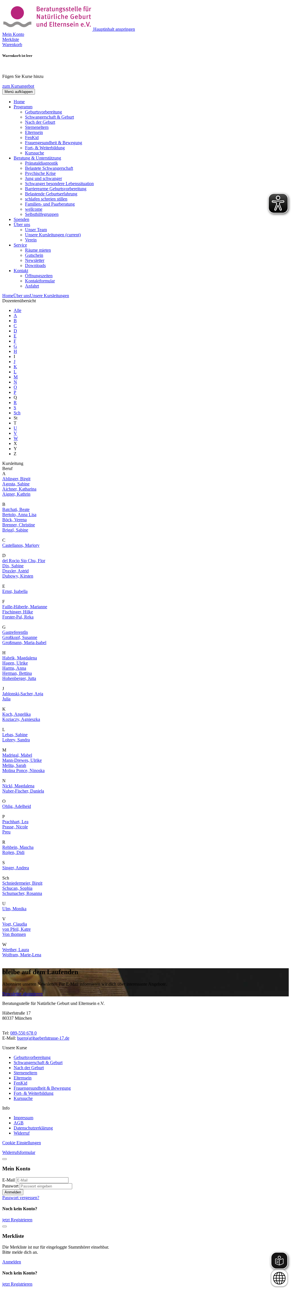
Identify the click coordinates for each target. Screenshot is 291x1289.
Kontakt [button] (21, 270)
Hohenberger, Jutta (19, 678)
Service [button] (20, 245)
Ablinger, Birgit (16, 478)
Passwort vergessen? (20, 1197)
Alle (17, 310)
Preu (6, 831)
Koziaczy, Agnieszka (21, 719)
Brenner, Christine (18, 524)
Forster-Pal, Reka (18, 617)
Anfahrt (32, 286)
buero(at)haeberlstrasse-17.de (43, 1038)
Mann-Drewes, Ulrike (22, 760)
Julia (6, 698)
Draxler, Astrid (15, 570)
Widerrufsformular (18, 1152)
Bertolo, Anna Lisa (19, 514)
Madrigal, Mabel (17, 755)
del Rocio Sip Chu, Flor (23, 560)
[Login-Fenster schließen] (4, 1159)
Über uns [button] (22, 224)
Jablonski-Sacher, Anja (22, 693)
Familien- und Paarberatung (50, 204)
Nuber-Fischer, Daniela (23, 791)
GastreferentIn (15, 632)
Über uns (21, 295)
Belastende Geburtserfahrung (51, 193)
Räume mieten (38, 250)
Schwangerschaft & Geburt (49, 117)
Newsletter (34, 260)
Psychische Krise (40, 173)
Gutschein (34, 255)
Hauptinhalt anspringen (114, 29)
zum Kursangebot (18, 86)
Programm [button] (23, 106)
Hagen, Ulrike (15, 663)
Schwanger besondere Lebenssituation (59, 183)
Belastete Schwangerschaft (49, 168)
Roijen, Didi (13, 852)
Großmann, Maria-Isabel (24, 642)
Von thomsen (14, 934)
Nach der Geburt (40, 122)
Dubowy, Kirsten (17, 576)
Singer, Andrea (15, 867)
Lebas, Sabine (15, 734)
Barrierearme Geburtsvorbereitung (55, 188)
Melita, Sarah (14, 765)
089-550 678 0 (23, 1033)
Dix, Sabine (13, 565)
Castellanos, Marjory (21, 545)
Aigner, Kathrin (16, 494)
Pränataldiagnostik (41, 163)
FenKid (32, 137)
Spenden (21, 219)
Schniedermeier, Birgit (22, 883)
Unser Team (36, 229)
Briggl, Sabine (15, 529)
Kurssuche (34, 152)
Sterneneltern (37, 127)
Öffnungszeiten (39, 275)
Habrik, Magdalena (19, 657)
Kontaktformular (40, 280)
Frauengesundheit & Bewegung (53, 142)
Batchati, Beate (16, 509)
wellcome (33, 209)
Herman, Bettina (17, 673)
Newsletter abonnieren (22, 993)
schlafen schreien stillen (46, 198)
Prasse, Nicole (15, 826)
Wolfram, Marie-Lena (21, 954)
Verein (31, 239)
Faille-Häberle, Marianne (24, 606)
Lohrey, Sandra (16, 739)
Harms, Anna (14, 668)
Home (19, 101)
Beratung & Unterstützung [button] (37, 158)
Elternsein (34, 132)
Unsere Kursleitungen (53, 234)
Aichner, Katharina (19, 489)
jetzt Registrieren (17, 1219)
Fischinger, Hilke (17, 611)
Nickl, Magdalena (18, 785)
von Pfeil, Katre (16, 929)
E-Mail (8, 1180)
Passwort (10, 1186)
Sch (17, 412)
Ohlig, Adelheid (16, 806)
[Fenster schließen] (4, 1226)
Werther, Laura (15, 949)
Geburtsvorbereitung (43, 111)
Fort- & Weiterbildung (45, 147)
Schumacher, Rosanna (22, 893)
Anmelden (13, 1192)
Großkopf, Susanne (19, 637)
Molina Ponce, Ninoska (23, 770)
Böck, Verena (14, 519)
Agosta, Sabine (16, 483)
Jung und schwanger (43, 178)
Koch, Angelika (16, 714)
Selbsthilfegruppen (42, 214)
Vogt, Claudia (14, 924)
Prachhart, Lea (15, 821)
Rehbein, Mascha (18, 847)
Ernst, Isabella (15, 591)
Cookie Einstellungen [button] (21, 1142)
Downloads (35, 265)
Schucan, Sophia (17, 888)
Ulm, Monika (14, 908)
